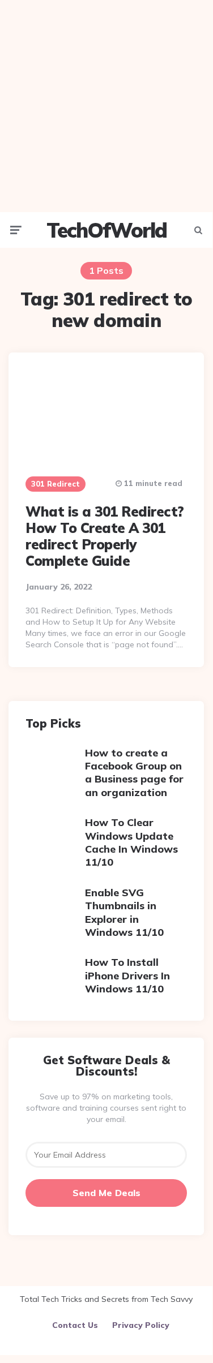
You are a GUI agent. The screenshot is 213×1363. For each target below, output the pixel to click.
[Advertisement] (106, 106)
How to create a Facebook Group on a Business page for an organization (134, 772)
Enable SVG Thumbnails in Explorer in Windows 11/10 (124, 912)
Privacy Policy (140, 1325)
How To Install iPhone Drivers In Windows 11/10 (127, 975)
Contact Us (75, 1325)
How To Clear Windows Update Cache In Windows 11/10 (131, 842)
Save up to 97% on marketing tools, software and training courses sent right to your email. (106, 1107)
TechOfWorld (106, 230)
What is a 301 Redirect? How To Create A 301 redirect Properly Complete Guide (104, 536)
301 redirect (55, 483)
